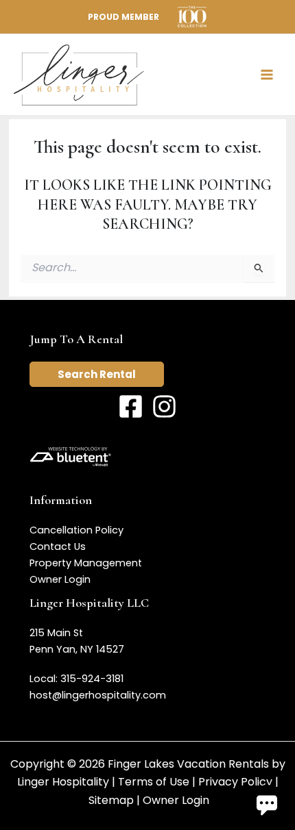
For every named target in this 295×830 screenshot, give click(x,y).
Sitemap (111, 800)
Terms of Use (153, 782)
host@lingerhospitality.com (98, 695)
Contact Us (58, 546)
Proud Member (123, 17)
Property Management (86, 563)
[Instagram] (164, 406)
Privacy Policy (235, 782)
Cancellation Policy (76, 530)
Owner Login (60, 579)
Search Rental (97, 374)
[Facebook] (130, 406)
